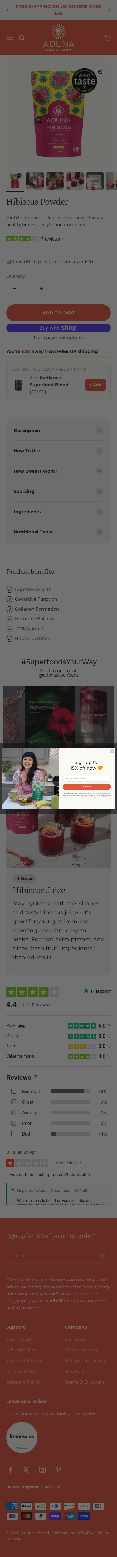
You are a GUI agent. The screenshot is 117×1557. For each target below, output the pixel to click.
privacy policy (100, 793)
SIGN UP (86, 786)
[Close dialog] (112, 751)
